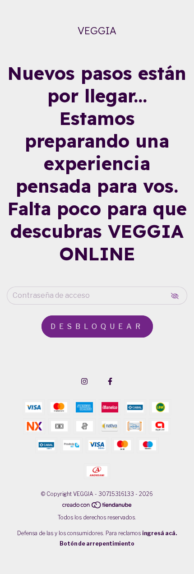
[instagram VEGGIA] (84, 381)
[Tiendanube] (97, 507)
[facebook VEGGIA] (110, 381)
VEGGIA (97, 30)
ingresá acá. (159, 533)
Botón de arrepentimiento (97, 543)
